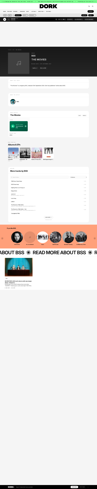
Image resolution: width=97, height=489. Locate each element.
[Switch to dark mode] (89, 6)
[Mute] (59, 19)
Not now (82, 486)
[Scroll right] (95, 238)
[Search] (92, 6)
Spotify (34, 68)
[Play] (4, 19)
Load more (47, 217)
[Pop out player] (56, 19)
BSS (13, 49)
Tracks (9, 49)
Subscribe (74, 486)
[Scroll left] (2, 238)
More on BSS (43, 68)
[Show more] (88, 487)
